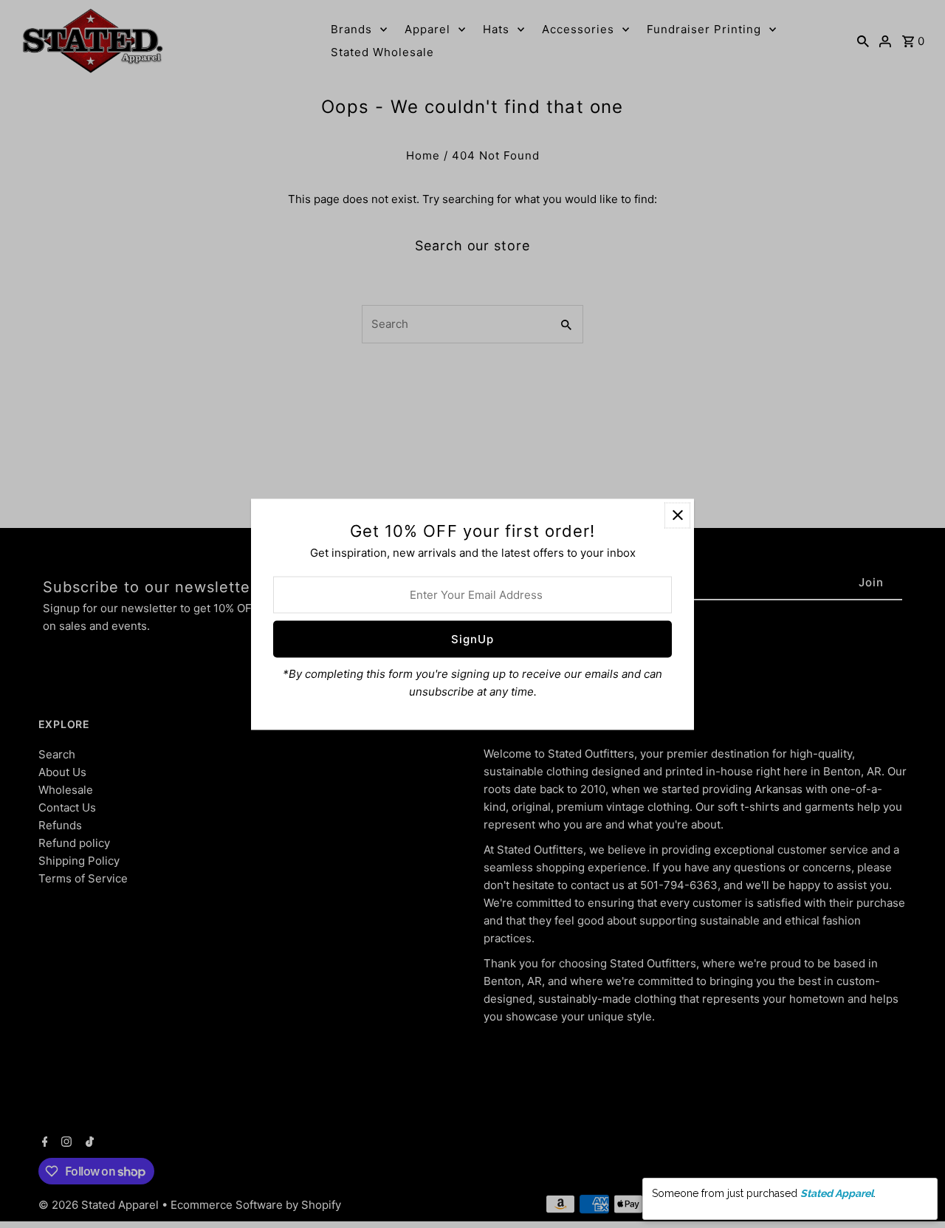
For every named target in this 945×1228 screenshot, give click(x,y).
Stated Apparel (836, 1206)
